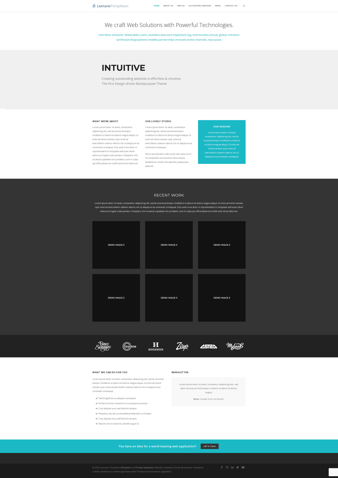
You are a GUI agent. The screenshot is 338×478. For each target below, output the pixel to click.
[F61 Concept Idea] (222, 298)
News (218, 6)
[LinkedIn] (232, 467)
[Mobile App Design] (116, 298)
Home (156, 6)
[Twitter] (237, 467)
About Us (168, 6)
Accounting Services (200, 6)
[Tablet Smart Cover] (222, 245)
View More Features (117, 94)
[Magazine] (169, 245)
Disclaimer (126, 467)
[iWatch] (116, 245)
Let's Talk (210, 446)
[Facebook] (221, 467)
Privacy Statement (145, 467)
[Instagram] (227, 467)
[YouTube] (243, 467)
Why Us (181, 6)
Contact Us (231, 6)
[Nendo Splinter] (169, 298)
